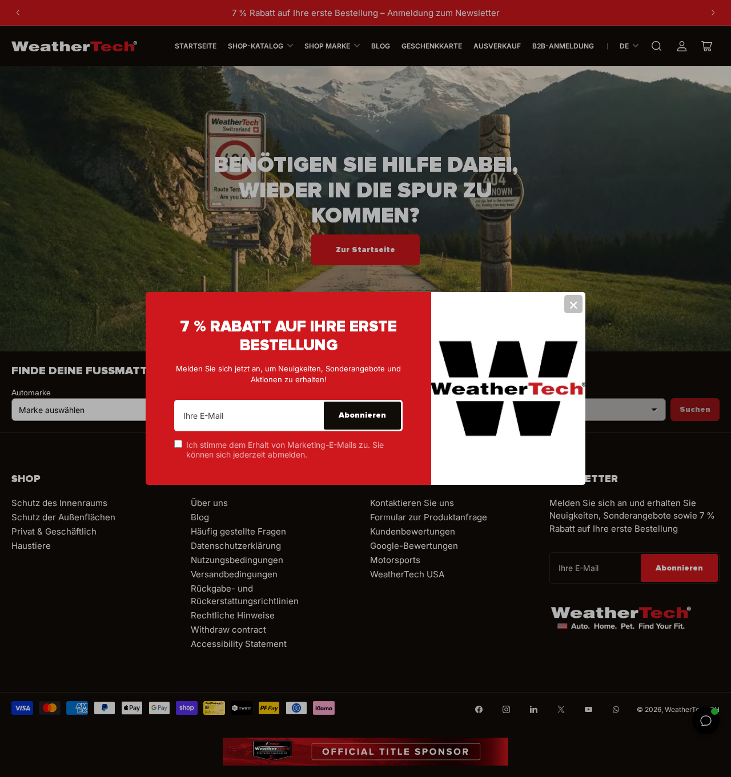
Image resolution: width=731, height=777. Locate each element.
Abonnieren (362, 415)
